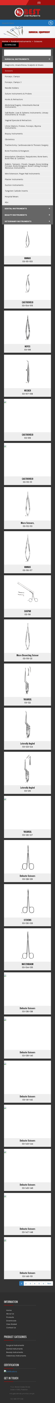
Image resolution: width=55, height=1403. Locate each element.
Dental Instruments (14, 1349)
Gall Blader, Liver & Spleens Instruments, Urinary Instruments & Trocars (26, 114)
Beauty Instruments (14, 1352)
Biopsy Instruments (14, 133)
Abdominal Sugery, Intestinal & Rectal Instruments (22, 106)
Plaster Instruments (14, 179)
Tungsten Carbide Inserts (16, 191)
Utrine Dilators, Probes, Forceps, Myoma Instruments (23, 127)
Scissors (9, 71)
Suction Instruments (14, 185)
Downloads (11, 1320)
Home (5, 41)
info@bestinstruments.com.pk (21, 1393)
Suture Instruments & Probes (18, 94)
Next (49, 1283)
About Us (10, 1313)
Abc (6, 202)
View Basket (11, 1324)
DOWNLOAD (10, 44)
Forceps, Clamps (12, 76)
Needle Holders (12, 88)
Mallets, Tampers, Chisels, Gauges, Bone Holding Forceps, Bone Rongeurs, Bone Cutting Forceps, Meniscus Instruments (26, 166)
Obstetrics (10, 139)
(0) (39, 2)
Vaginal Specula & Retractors (18, 120)
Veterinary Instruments (16, 1355)
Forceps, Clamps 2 (13, 82)
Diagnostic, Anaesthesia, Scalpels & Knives (24, 65)
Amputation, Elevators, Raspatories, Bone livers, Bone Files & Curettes (26, 157)
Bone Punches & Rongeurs (17, 151)
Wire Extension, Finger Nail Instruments (22, 173)
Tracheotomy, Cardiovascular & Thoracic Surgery (26, 145)
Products (10, 1317)
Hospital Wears (11, 196)
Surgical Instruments (15, 1345)
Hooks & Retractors (14, 99)
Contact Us (11, 1327)
